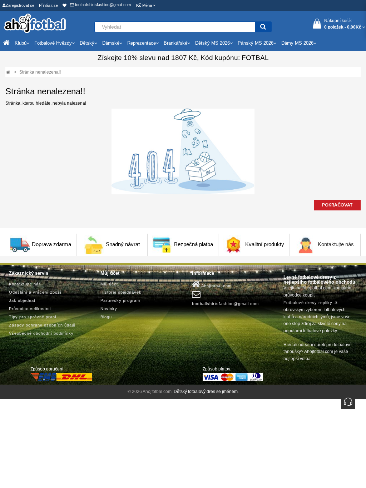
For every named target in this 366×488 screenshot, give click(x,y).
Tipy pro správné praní (32, 317)
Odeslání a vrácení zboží (35, 292)
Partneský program (120, 300)
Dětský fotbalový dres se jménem (206, 391)
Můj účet (109, 284)
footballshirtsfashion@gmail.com (102, 5)
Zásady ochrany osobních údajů (42, 325)
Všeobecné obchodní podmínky (41, 333)
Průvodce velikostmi (30, 309)
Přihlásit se (48, 5)
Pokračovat (337, 205)
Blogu (106, 317)
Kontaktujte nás (336, 244)
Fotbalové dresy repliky (307, 302)
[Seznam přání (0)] (64, 5)
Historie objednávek (121, 292)
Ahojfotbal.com (216, 286)
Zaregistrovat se (20, 5)
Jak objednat (22, 300)
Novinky (108, 309)
